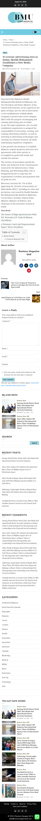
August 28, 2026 (24, 797)
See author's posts (29, 260)
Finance (5, 629)
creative (5, 625)
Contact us (14, 804)
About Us (22, 804)
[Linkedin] (15, 4)
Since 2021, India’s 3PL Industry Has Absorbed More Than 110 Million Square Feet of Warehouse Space (28, 423)
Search (7, 436)
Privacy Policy (31, 804)
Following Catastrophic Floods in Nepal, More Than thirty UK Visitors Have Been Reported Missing (19, 492)
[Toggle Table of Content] (23, 232)
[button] (2, 32)
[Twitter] (18, 4)
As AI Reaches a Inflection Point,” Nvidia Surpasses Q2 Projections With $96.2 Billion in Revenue (19, 585)
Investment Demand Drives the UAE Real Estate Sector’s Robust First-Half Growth (28, 791)
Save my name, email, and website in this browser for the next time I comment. (19, 373)
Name (5, 348)
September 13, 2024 (29, 69)
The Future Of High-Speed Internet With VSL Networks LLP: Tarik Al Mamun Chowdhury (19, 217)
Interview (6, 647)
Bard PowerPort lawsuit (11, 607)
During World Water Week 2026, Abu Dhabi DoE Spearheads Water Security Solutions (28, 406)
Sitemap (6, 804)
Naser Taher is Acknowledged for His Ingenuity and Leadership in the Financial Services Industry (20, 525)
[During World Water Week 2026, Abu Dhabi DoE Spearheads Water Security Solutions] (9, 406)
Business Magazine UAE (12, 69)
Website (5, 364)
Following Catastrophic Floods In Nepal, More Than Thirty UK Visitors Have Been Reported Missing (19, 565)
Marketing (6, 655)
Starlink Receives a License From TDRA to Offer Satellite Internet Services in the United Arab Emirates (20, 503)
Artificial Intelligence (10, 603)
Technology (6, 682)
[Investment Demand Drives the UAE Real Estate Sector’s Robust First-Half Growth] (9, 791)
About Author (9, 236)
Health (4, 633)
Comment (6, 321)
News (5, 53)
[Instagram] (22, 4)
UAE (28, 416)
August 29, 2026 (24, 412)
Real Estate (6, 673)
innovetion (6, 642)
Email (5, 356)
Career (4, 620)
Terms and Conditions (20, 806)
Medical (5, 660)
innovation (6, 638)
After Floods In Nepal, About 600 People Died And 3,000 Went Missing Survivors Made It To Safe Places (19, 550)
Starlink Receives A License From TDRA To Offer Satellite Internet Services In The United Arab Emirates (20, 580)
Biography (6, 611)
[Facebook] (25, 4)
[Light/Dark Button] (35, 32)
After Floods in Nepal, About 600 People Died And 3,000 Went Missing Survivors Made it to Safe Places (19, 480)
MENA (4, 664)
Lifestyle (5, 651)
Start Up (5, 677)
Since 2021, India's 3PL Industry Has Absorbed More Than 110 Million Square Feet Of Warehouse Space (19, 535)
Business (19, 400)
